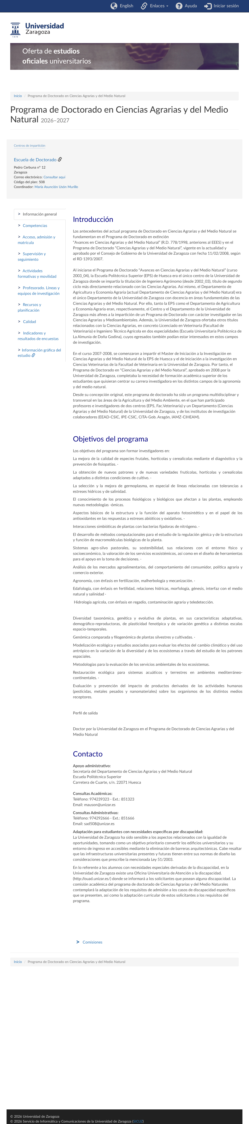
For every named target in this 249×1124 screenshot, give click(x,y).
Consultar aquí (54, 177)
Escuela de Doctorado (35, 160)
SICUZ (138, 1121)
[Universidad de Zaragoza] (37, 30)
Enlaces (157, 6)
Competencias (32, 225)
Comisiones (92, 942)
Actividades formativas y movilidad (37, 273)
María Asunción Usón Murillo (56, 187)
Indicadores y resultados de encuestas (38, 336)
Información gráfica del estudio (39, 353)
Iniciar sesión (225, 6)
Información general (37, 214)
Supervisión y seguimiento (32, 256)
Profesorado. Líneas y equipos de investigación (39, 290)
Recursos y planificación (29, 307)
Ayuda (190, 6)
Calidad (27, 321)
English (125, 6)
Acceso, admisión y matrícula (36, 239)
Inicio (18, 96)
